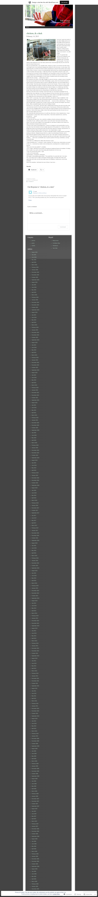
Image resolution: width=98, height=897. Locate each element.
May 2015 (34, 578)
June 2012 (34, 663)
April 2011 (34, 698)
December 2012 (35, 648)
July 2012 (34, 660)
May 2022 (34, 380)
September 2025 (35, 279)
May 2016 (34, 550)
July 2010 (34, 721)
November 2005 (35, 861)
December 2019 (35, 450)
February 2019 (35, 472)
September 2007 (35, 806)
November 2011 (35, 680)
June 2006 (34, 843)
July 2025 (34, 284)
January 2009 (35, 766)
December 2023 (35, 332)
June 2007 (34, 813)
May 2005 (34, 876)
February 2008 (35, 793)
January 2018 (35, 505)
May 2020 (34, 437)
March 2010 (34, 731)
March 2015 (34, 583)
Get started (64, 2)
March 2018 (34, 500)
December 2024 (35, 302)
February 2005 (35, 883)
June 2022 (34, 377)
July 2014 (34, 603)
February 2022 (35, 387)
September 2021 (35, 400)
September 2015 (35, 568)
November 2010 (35, 710)
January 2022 (35, 390)
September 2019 (35, 457)
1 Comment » (31, 181)
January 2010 (35, 736)
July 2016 (34, 545)
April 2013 (34, 638)
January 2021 (35, 420)
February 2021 (35, 417)
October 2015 (35, 565)
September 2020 (35, 430)
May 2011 (34, 695)
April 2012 (34, 668)
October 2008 (35, 773)
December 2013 (35, 620)
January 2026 (35, 269)
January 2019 (35, 475)
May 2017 (34, 520)
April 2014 (34, 610)
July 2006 (34, 841)
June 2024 (34, 317)
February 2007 (35, 823)
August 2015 (34, 570)
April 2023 (34, 352)
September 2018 (35, 485)
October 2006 (35, 833)
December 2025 (35, 272)
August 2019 (34, 460)
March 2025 (34, 294)
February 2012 (35, 673)
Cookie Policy (56, 894)
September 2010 (35, 716)
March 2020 (34, 442)
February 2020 (35, 445)
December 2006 (35, 828)
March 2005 (34, 881)
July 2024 (34, 314)
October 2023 (35, 337)
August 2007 (34, 808)
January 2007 (35, 826)
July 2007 (34, 811)
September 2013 (35, 625)
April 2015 (34, 580)
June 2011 (34, 693)
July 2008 (34, 781)
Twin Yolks (55, 248)
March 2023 (34, 355)
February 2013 (35, 643)
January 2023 (35, 360)
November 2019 (35, 452)
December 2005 (35, 858)
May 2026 (34, 259)
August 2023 (34, 342)
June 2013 (34, 633)
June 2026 (34, 257)
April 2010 (34, 728)
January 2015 (35, 588)
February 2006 (35, 853)
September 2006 (35, 836)
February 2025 (35, 297)
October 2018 (35, 482)
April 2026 (34, 262)
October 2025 (35, 277)
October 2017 (35, 510)
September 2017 (35, 512)
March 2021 (34, 415)
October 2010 (35, 713)
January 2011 (35, 706)
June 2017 (34, 518)
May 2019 (34, 467)
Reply (30, 200)
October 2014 (35, 595)
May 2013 (34, 635)
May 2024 (34, 319)
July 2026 (34, 254)
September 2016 (35, 540)
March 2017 (34, 525)
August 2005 (34, 868)
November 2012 (35, 650)
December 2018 (35, 477)
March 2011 (34, 700)
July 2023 (34, 345)
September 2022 (35, 370)
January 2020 (35, 447)
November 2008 (35, 771)
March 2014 (34, 613)
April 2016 (34, 553)
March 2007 (34, 821)
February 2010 (35, 733)
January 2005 (35, 886)
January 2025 (35, 299)
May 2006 (34, 846)
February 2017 (35, 527)
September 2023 (35, 339)
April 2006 (34, 848)
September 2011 (35, 685)
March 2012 (34, 670)
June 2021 (34, 407)
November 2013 (35, 623)
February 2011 (35, 703)
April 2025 (34, 292)
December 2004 (35, 888)
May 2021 (34, 410)
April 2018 (34, 497)
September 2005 (35, 866)
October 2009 (35, 743)
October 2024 (35, 307)
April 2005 (34, 878)
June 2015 (34, 575)
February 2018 (35, 502)
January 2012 (35, 675)
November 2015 (35, 563)
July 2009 (34, 751)
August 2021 (34, 402)
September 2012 (35, 655)
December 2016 (35, 533)
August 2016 (34, 543)
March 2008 (34, 791)
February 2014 (35, 615)
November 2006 (35, 831)
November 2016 (35, 535)
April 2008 (34, 788)
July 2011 (34, 690)
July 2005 (34, 871)
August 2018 (34, 487)
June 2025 (34, 287)
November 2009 (35, 741)
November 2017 (35, 507)
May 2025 (34, 289)
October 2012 (35, 653)
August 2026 (34, 252)
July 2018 (34, 490)
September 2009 (35, 746)
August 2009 (34, 748)
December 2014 (35, 590)
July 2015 (34, 573)
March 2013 (34, 640)
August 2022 (34, 372)
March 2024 (34, 324)
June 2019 (34, 465)
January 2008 (35, 796)
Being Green (55, 240)
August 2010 (34, 718)
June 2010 (34, 723)
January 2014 (35, 618)
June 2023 (34, 347)
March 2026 (34, 264)
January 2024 (35, 330)
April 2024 (34, 322)
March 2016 (34, 555)
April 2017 (34, 522)
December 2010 (35, 708)
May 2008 (34, 786)
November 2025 (35, 274)
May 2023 (34, 350)
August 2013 (34, 628)
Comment (63, 227)
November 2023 (35, 335)
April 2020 (34, 440)
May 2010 (34, 726)
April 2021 (34, 412)
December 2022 (35, 362)
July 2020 (34, 432)
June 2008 (34, 783)
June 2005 (34, 873)
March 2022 (34, 385)
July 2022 (34, 375)
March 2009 (34, 761)
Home (27, 27)
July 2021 (34, 405)
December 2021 (35, 392)
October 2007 (35, 803)
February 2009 (35, 763)
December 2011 (35, 678)
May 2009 (34, 756)
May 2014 (34, 608)
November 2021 (35, 395)
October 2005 (35, 863)
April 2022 (34, 382)
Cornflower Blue (56, 243)
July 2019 (34, 462)
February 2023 (35, 357)
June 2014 (34, 605)
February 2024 (35, 327)
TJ (33, 191)
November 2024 (35, 304)
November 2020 (35, 425)
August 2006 (34, 838)
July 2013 (34, 630)
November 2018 (35, 480)
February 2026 (35, 267)
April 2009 (34, 758)
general (33, 240)
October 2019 (35, 455)
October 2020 (35, 427)
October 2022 (35, 367)
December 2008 (35, 768)
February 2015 (35, 585)
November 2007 (35, 801)
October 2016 (35, 538)
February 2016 (35, 558)
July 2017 (34, 515)
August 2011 (34, 688)
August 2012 (34, 658)
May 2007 (34, 816)
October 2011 (35, 683)
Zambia (33, 245)
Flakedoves (55, 245)
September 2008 (35, 776)
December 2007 (35, 798)
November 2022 (35, 365)
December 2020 (35, 422)
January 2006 (35, 856)
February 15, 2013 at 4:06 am (39, 193)
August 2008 (34, 778)
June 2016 (34, 548)
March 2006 (34, 851)
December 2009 (35, 738)
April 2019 (34, 470)
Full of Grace (65, 20)
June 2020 (34, 435)
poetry (33, 243)
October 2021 (35, 397)
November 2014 (35, 593)
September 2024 (35, 309)
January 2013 (35, 645)
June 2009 (34, 753)
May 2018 (34, 495)
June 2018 (34, 492)
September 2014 (35, 598)
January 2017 (35, 530)
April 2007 (34, 818)
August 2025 (34, 282)
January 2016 (35, 560)
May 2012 (34, 665)
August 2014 (34, 600)
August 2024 (34, 312)
